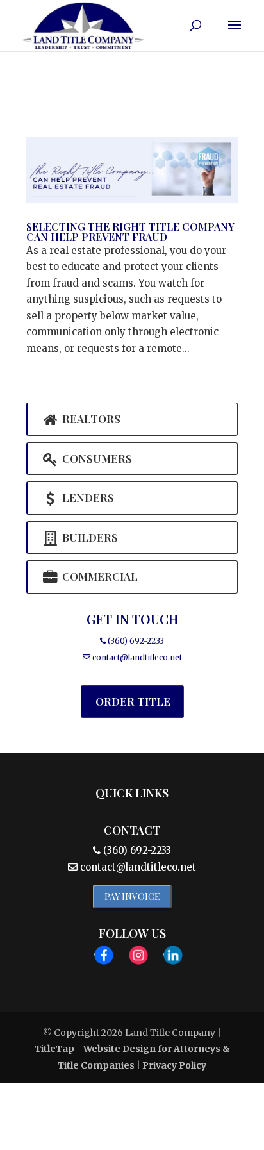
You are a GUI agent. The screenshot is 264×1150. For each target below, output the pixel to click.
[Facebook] (103, 958)
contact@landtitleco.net (137, 657)
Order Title (132, 701)
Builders (89, 537)
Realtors (90, 419)
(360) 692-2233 (135, 641)
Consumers (96, 458)
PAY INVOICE (132, 896)
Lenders (87, 497)
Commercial (99, 576)
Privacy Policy (174, 1065)
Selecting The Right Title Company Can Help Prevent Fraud (130, 232)
